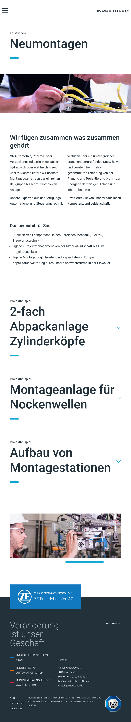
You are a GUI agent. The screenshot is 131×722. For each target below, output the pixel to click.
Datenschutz (17, 703)
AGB (12, 697)
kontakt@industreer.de (70, 685)
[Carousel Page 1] (46, 562)
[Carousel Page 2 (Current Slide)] (85, 562)
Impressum (16, 708)
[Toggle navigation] (5, 10)
